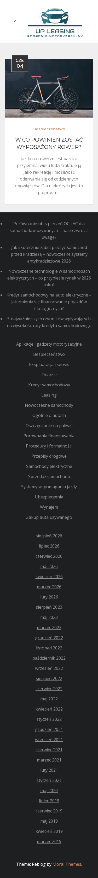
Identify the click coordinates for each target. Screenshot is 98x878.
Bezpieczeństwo (49, 129)
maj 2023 (49, 617)
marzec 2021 (49, 760)
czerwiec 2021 (49, 750)
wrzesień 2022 (49, 668)
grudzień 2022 (49, 638)
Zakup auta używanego (49, 517)
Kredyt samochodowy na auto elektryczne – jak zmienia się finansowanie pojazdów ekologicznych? (49, 301)
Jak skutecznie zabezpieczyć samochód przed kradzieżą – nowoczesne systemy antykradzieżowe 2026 (49, 254)
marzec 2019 (49, 841)
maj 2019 (49, 821)
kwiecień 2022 (49, 709)
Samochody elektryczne (49, 466)
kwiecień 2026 (49, 576)
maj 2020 (49, 790)
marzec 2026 (49, 587)
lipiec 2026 (49, 546)
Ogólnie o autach (49, 415)
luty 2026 (49, 597)
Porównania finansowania (49, 436)
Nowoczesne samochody (49, 405)
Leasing (49, 395)
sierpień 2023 (49, 607)
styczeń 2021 (49, 780)
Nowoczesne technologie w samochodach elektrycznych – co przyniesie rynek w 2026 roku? (49, 278)
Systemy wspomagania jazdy (49, 487)
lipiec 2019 (49, 801)
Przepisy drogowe (49, 456)
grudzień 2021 (49, 729)
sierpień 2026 (49, 536)
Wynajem (49, 507)
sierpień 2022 (49, 678)
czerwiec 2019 (49, 811)
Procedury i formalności (49, 446)
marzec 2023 (49, 627)
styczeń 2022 (49, 719)
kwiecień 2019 (49, 831)
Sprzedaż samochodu (49, 476)
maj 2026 (49, 566)
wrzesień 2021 (49, 739)
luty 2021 (49, 770)
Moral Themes (67, 864)
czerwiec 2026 (49, 556)
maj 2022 (49, 699)
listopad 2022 (49, 648)
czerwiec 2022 (49, 688)
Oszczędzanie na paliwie (49, 425)
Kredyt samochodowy (49, 385)
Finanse (49, 374)
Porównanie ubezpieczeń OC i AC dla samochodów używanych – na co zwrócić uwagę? (49, 230)
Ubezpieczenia (49, 497)
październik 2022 (49, 658)
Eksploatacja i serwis (49, 364)
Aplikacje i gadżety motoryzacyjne (49, 344)
